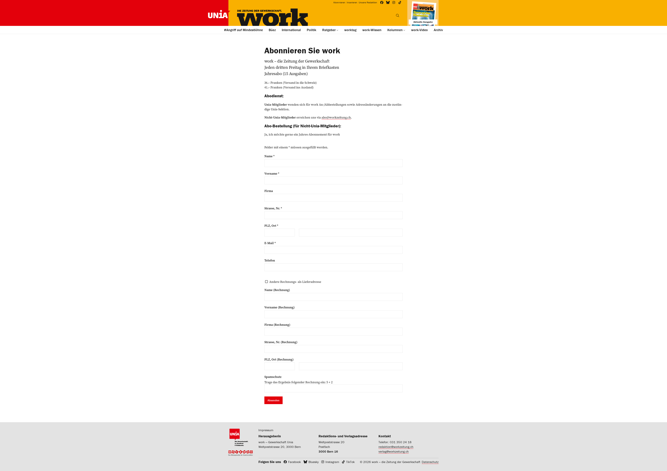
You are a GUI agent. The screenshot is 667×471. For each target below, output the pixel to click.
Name (269, 156)
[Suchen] (397, 15)
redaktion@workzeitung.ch (395, 447)
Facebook (294, 462)
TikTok (350, 462)
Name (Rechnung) (277, 290)
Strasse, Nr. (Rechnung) (280, 342)
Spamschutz (272, 376)
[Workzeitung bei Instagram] (394, 3)
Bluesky (313, 462)
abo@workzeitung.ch (336, 117)
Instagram (332, 462)
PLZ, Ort (271, 225)
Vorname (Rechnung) (279, 307)
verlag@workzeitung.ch (393, 451)
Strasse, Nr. (273, 208)
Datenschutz (430, 462)
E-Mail (270, 243)
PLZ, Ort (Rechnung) (279, 359)
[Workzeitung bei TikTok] (400, 3)
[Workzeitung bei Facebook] (382, 3)
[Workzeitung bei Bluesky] (388, 3)
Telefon (269, 260)
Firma (268, 191)
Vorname (271, 173)
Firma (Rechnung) (277, 324)
